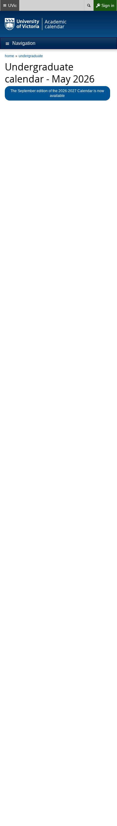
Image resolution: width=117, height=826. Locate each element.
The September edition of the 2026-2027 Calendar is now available (57, 93)
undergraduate (31, 56)
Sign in (103, 7)
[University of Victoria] (22, 24)
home (9, 56)
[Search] (88, 5)
